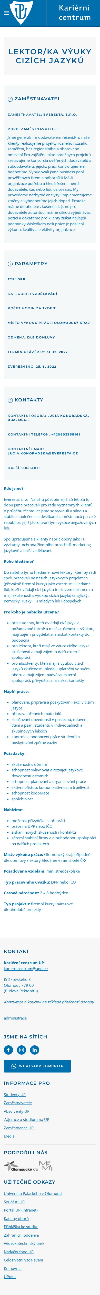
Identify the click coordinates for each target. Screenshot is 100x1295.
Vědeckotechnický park (24, 1243)
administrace (15, 1018)
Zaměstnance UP (19, 1127)
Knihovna (13, 1268)
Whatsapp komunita (41, 1066)
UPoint (10, 1276)
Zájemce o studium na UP (26, 1119)
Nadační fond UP (19, 1251)
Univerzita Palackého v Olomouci (33, 1193)
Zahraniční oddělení (21, 1235)
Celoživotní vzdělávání (24, 1259)
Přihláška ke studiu (21, 1226)
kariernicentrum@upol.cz (26, 968)
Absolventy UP (16, 1111)
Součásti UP (14, 1201)
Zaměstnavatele (18, 1102)
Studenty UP (15, 1094)
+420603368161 (66, 434)
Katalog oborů (16, 1218)
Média (9, 1136)
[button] (6, 13)
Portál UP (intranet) (20, 1210)
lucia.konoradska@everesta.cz (43, 453)
